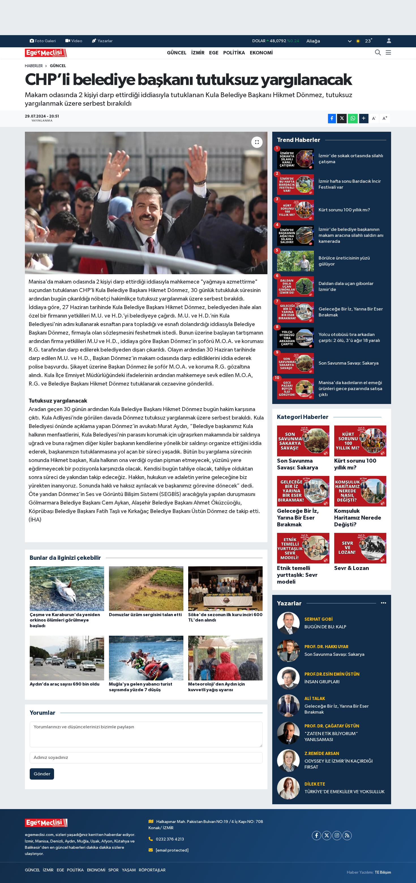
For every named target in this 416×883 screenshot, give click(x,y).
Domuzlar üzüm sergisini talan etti (145, 614)
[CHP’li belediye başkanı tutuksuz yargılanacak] (146, 203)
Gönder (42, 774)
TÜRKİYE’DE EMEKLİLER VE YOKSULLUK (345, 792)
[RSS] (347, 835)
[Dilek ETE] (288, 788)
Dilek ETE (315, 784)
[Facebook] (316, 835)
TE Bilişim (383, 872)
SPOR (113, 870)
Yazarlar (105, 41)
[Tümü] (383, 603)
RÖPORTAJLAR (152, 870)
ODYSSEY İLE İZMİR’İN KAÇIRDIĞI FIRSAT (339, 764)
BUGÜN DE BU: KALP (325, 627)
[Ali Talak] (288, 705)
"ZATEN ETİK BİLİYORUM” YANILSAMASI (331, 736)
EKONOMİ (261, 52)
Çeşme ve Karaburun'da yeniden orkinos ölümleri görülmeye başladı (65, 620)
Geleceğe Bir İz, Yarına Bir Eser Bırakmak (337, 709)
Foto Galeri (45, 41)
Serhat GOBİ (319, 619)
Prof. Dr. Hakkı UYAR (326, 647)
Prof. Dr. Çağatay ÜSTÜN (332, 726)
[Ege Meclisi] (46, 52)
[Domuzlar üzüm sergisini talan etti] (146, 588)
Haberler (34, 66)
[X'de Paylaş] (342, 118)
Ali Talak (315, 699)
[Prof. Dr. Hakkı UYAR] (288, 650)
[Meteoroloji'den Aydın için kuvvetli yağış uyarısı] (225, 658)
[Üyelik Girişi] (386, 41)
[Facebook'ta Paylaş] (332, 118)
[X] (326, 835)
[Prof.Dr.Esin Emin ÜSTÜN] (288, 678)
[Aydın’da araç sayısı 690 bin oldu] (67, 658)
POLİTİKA (234, 52)
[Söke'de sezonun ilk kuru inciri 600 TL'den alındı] (225, 588)
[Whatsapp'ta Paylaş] (353, 118)
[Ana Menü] (388, 53)
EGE (213, 52)
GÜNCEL (176, 52)
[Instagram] (337, 835)
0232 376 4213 (170, 839)
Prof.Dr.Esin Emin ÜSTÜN (332, 674)
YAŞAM (129, 870)
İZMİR (197, 52)
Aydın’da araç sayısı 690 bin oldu (64, 684)
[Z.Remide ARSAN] (288, 760)
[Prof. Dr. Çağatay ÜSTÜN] (288, 733)
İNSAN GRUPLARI (322, 682)
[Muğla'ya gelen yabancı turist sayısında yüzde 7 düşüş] (146, 658)
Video (76, 41)
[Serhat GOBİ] (288, 623)
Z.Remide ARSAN (322, 754)
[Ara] (378, 53)
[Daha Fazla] (363, 118)
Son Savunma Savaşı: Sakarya (334, 654)
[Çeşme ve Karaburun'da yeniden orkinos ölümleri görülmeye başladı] (67, 588)
